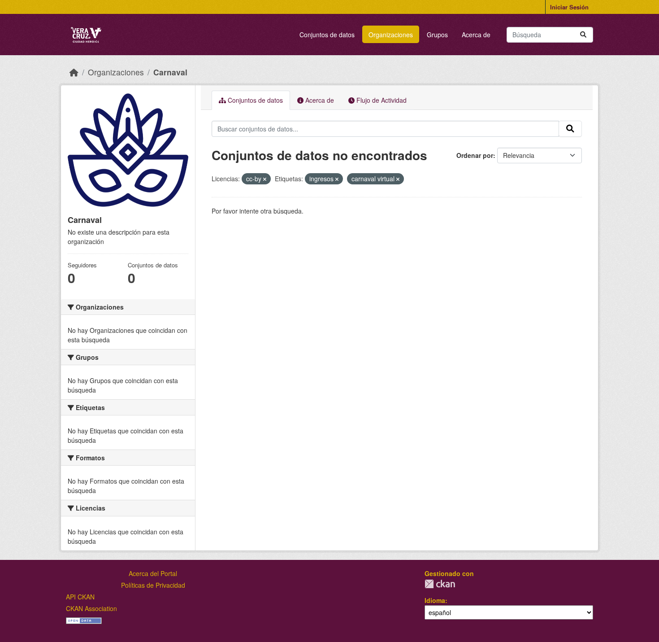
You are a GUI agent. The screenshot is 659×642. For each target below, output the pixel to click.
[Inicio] (73, 72)
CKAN (440, 584)
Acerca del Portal (153, 573)
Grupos (437, 34)
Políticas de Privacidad (153, 585)
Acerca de (476, 34)
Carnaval (170, 72)
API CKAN (80, 596)
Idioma (435, 600)
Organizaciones (391, 34)
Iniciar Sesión (569, 7)
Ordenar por (474, 155)
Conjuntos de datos (327, 34)
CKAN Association (91, 608)
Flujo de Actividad (381, 100)
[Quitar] (264, 179)
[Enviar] (583, 35)
